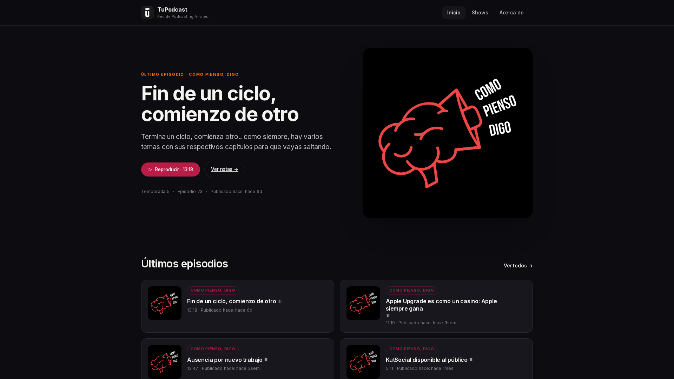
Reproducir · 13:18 (174, 169)
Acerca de (512, 12)
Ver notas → (224, 169)
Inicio (454, 12)
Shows (480, 12)
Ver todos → (518, 265)
